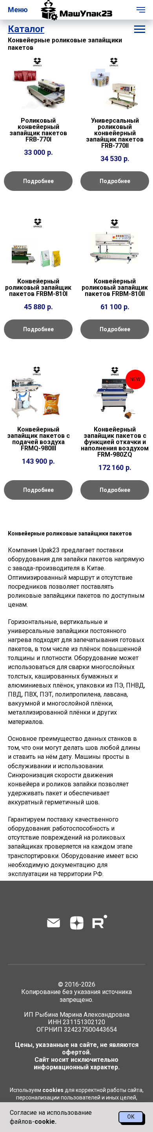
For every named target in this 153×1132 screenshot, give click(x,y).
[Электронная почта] (53, 923)
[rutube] (100, 923)
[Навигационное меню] (141, 10)
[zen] (77, 923)
